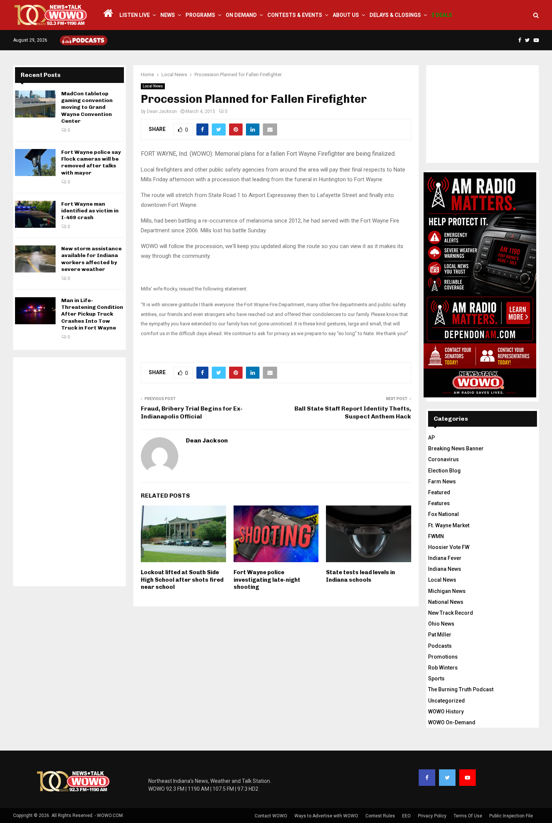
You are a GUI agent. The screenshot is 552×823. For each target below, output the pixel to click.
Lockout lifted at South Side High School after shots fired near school (182, 579)
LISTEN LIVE (134, 15)
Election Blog (444, 471)
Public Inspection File (511, 815)
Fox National (443, 514)
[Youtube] (467, 777)
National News (445, 602)
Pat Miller (439, 635)
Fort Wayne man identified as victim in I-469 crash (90, 211)
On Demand (241, 15)
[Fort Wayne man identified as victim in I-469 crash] (35, 214)
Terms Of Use (468, 815)
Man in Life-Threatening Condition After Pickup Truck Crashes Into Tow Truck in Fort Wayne (92, 314)
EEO (406, 815)
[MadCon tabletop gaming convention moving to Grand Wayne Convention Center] (35, 103)
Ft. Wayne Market (448, 525)
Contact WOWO (271, 815)
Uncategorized (446, 701)
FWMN (436, 536)
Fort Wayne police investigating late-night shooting (267, 579)
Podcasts (440, 646)
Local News (153, 86)
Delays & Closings (395, 15)
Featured (439, 492)
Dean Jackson (162, 111)
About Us (346, 15)
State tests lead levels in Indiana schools (360, 576)
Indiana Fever (445, 558)
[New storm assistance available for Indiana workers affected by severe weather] (35, 258)
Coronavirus (443, 459)
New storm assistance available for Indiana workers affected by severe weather (91, 258)
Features (439, 503)
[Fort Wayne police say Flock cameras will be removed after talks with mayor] (35, 162)
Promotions (443, 657)
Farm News (442, 481)
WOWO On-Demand (451, 722)
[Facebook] (427, 777)
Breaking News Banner (456, 448)
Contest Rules (380, 815)
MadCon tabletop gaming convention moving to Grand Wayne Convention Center (87, 107)
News (167, 15)
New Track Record (450, 613)
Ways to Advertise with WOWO (326, 815)
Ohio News (441, 624)
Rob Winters (443, 668)
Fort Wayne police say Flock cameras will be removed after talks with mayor (91, 162)
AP (431, 438)
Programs (200, 15)
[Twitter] (447, 777)
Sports (436, 679)
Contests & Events (294, 15)
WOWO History (446, 712)
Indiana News (444, 569)
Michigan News (447, 591)
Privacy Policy (432, 815)
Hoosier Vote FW (448, 547)
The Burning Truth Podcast (460, 689)
